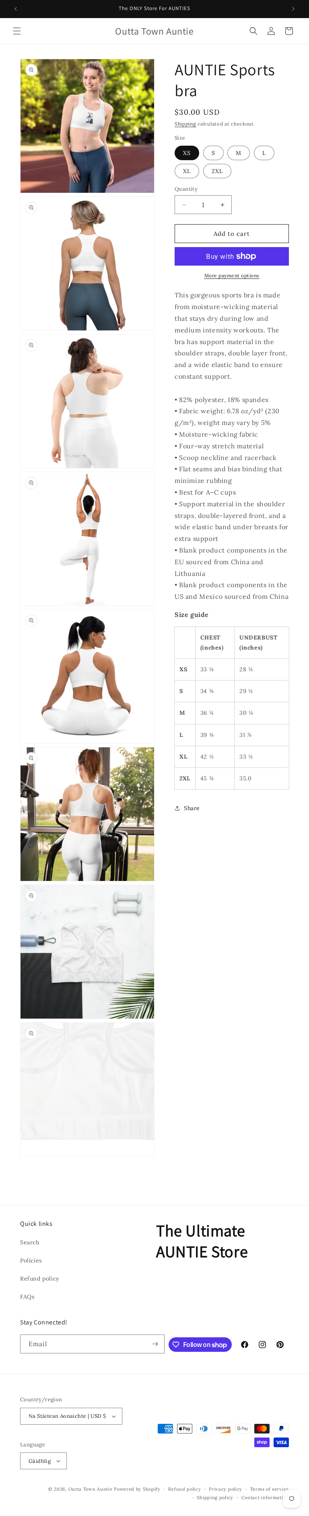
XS (187, 153)
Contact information (265, 1497)
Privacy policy (225, 1489)
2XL (217, 171)
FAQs (27, 1296)
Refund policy (39, 1278)
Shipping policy (215, 1497)
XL (187, 171)
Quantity (186, 189)
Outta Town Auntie (90, 1489)
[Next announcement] (293, 9)
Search (29, 1242)
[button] (17, 31)
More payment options (232, 275)
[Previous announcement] (16, 9)
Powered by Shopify (137, 1489)
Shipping (185, 124)
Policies (31, 1260)
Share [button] (192, 808)
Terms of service (269, 1489)
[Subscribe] (155, 1343)
